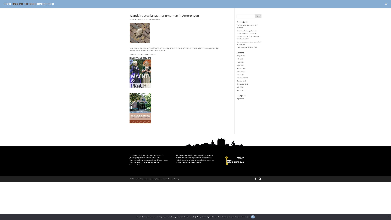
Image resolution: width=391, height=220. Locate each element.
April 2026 (240, 62)
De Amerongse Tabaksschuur (247, 47)
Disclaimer (169, 179)
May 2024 (240, 75)
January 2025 (241, 68)
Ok (253, 217)
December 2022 (242, 78)
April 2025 (240, 65)
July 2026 (240, 59)
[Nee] (388, 217)
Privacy (176, 179)
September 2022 (242, 84)
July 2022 (240, 87)
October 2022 (241, 81)
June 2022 (240, 90)
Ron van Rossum (137, 19)
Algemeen (156, 19)
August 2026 (241, 56)
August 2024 (241, 71)
